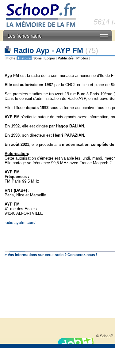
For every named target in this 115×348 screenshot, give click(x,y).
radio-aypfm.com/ (20, 222)
